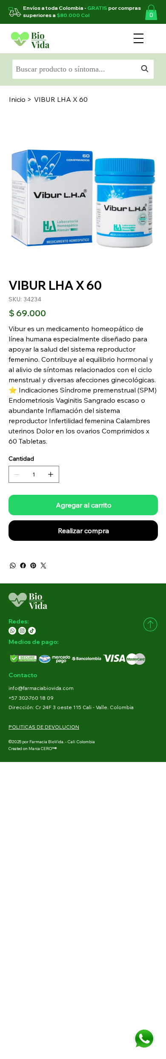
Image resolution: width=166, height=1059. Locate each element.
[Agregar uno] (50, 474)
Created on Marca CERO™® (33, 748)
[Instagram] (22, 631)
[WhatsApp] (13, 565)
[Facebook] (23, 565)
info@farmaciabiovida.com (41, 688)
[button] (151, 12)
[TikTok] (32, 631)
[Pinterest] (33, 565)
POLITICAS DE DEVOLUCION (44, 727)
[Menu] (138, 38)
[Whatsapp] (12, 631)
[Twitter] (43, 565)
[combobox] (83, 69)
